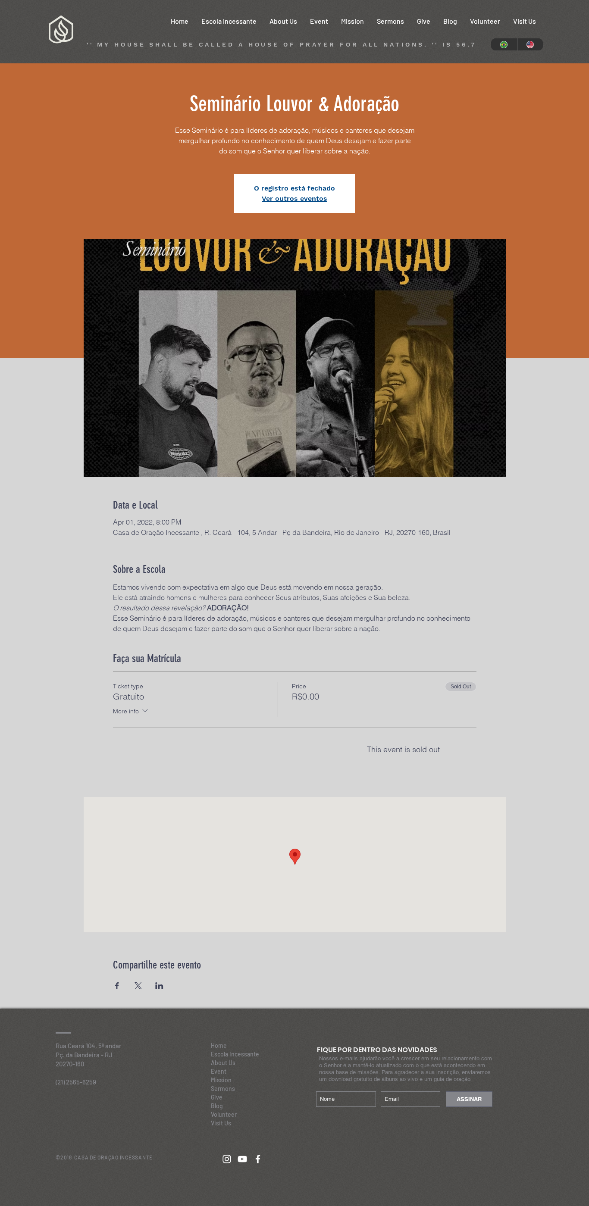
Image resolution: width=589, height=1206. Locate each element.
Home (219, 1045)
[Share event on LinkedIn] (159, 985)
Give (216, 1097)
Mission (221, 1080)
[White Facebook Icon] (257, 1159)
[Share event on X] (138, 985)
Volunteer (224, 1114)
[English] (530, 44)
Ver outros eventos (294, 198)
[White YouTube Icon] (242, 1159)
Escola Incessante (235, 1054)
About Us (223, 1062)
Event (218, 1071)
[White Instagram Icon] (226, 1159)
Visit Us (221, 1123)
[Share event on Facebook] (117, 985)
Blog (217, 1105)
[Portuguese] (504, 44)
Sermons (223, 1088)
